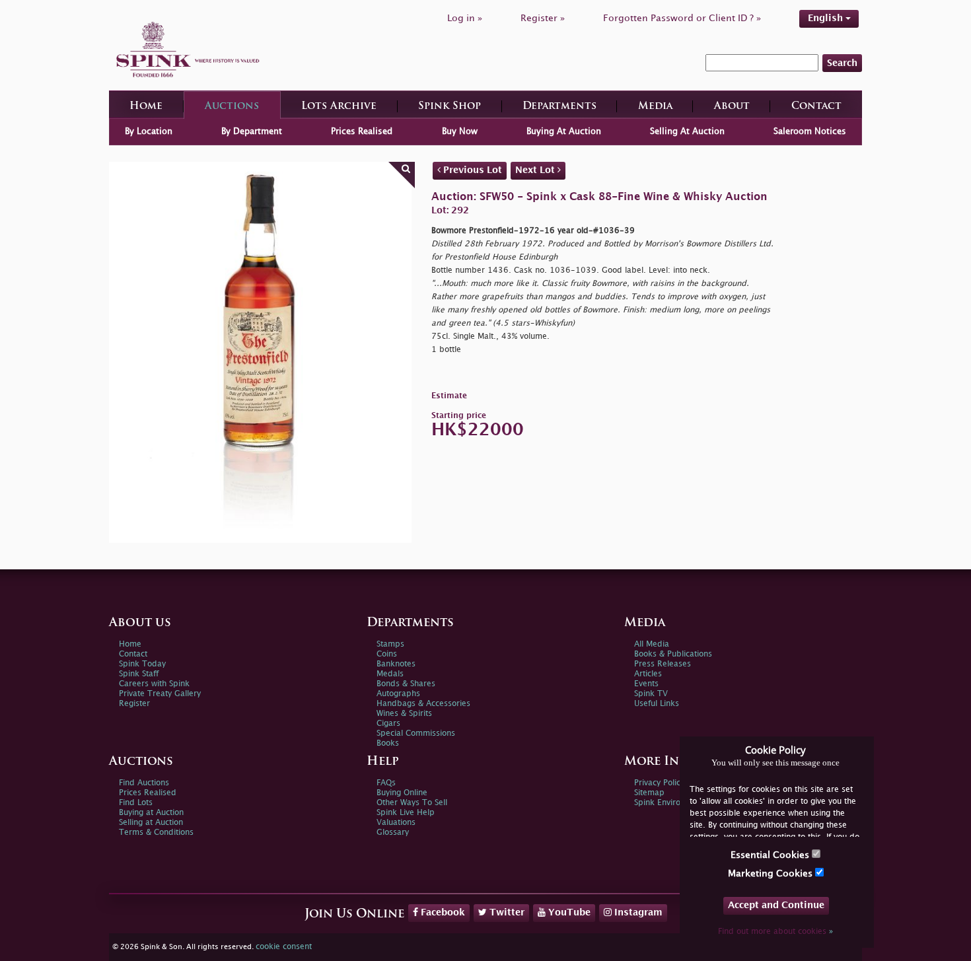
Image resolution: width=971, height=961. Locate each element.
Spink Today (142, 664)
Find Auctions (144, 783)
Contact (816, 107)
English (826, 18)
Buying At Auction (563, 131)
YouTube (568, 912)
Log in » (464, 18)
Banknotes (396, 664)
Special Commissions (416, 733)
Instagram (637, 912)
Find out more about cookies (775, 931)
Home (145, 107)
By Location (148, 131)
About (732, 107)
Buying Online (402, 793)
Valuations (396, 822)
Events (646, 684)
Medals (390, 674)
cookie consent (284, 946)
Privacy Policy (659, 783)
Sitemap (649, 793)
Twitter (505, 912)
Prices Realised (361, 131)
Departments (559, 107)
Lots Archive (339, 107)
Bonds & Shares (406, 684)
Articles (648, 674)
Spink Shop (449, 107)
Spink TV (651, 693)
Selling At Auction (687, 131)
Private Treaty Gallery (160, 693)
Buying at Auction (151, 812)
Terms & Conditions (156, 832)
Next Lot (536, 170)
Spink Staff (139, 674)
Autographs (398, 693)
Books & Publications (673, 654)
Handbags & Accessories (423, 703)
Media (655, 107)
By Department (251, 131)
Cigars (388, 723)
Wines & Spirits (404, 713)
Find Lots (136, 802)
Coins (387, 654)
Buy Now (460, 131)
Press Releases (662, 664)
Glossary (393, 832)
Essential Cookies (771, 855)
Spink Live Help (406, 812)
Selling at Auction (151, 822)
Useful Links (656, 703)
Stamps (390, 644)
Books (388, 743)
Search (842, 63)
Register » (543, 18)
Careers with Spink (154, 684)
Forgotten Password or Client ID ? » (682, 18)
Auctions (232, 107)
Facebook (441, 912)
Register (134, 703)
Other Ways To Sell (412, 802)
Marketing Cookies (771, 873)
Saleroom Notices (809, 131)
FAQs (386, 783)
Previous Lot (471, 170)
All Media (651, 644)
